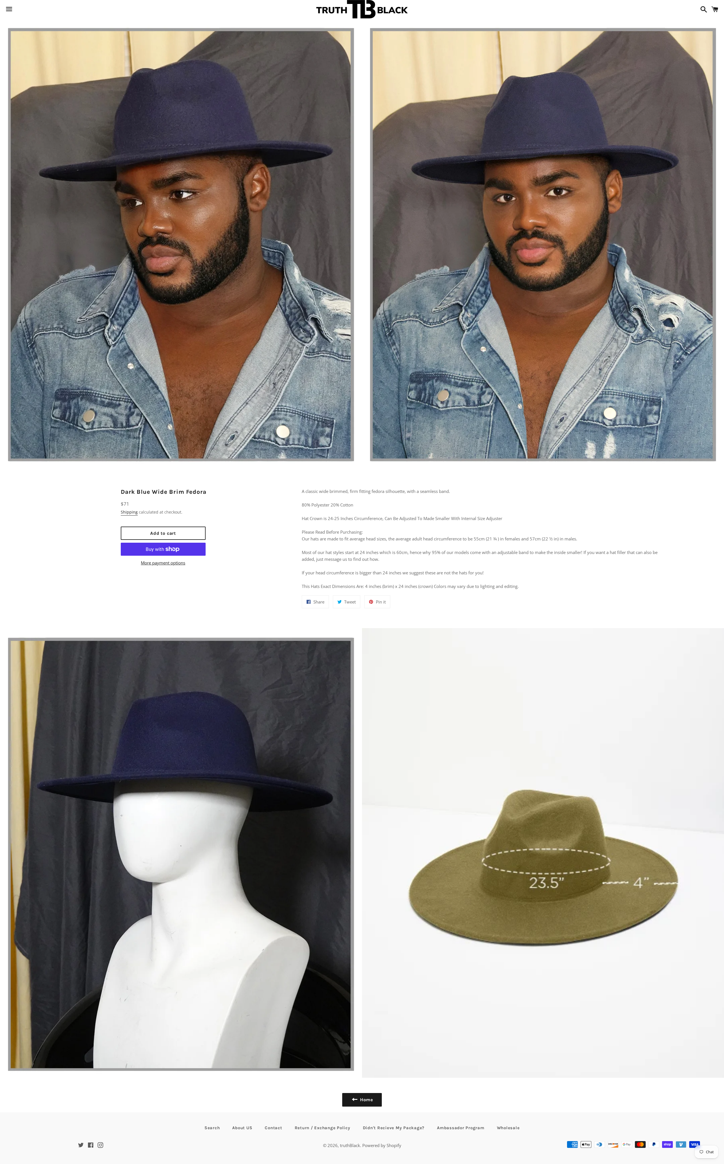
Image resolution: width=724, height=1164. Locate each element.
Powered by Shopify (381, 1145)
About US (242, 1127)
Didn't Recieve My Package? (394, 1127)
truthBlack (350, 1145)
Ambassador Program (460, 1127)
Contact (273, 1127)
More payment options (163, 563)
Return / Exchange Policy (322, 1127)
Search (212, 1127)
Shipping (129, 512)
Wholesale (508, 1127)
